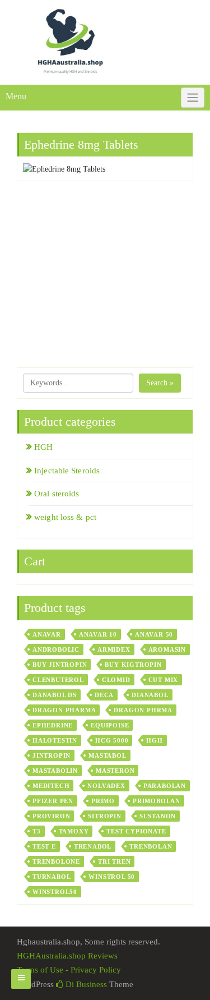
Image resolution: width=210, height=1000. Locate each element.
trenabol (92, 846)
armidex (113, 649)
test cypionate (136, 831)
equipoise (110, 725)
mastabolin (55, 770)
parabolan (164, 785)
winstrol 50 (111, 876)
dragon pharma (64, 710)
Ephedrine (52, 725)
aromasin (167, 649)
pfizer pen (52, 801)
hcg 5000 (111, 740)
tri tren (114, 861)
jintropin (51, 755)
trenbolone (56, 861)
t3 (36, 831)
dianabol (150, 695)
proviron (51, 816)
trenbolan (150, 846)
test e (44, 846)
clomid (116, 679)
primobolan (156, 801)
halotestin (54, 740)
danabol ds (54, 695)
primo (103, 801)
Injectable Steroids (67, 470)
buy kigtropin (133, 664)
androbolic (56, 649)
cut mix (163, 679)
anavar (46, 634)
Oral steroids (56, 493)
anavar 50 (154, 634)
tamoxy (74, 831)
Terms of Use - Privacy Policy (69, 969)
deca (104, 695)
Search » (160, 383)
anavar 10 (98, 634)
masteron (115, 770)
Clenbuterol (58, 679)
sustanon (157, 816)
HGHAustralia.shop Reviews (67, 955)
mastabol (107, 755)
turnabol (51, 876)
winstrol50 (54, 891)
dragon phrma (143, 710)
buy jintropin (59, 664)
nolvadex (106, 785)
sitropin (104, 816)
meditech (50, 785)
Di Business (85, 984)
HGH (43, 447)
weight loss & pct (65, 517)
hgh (154, 740)
